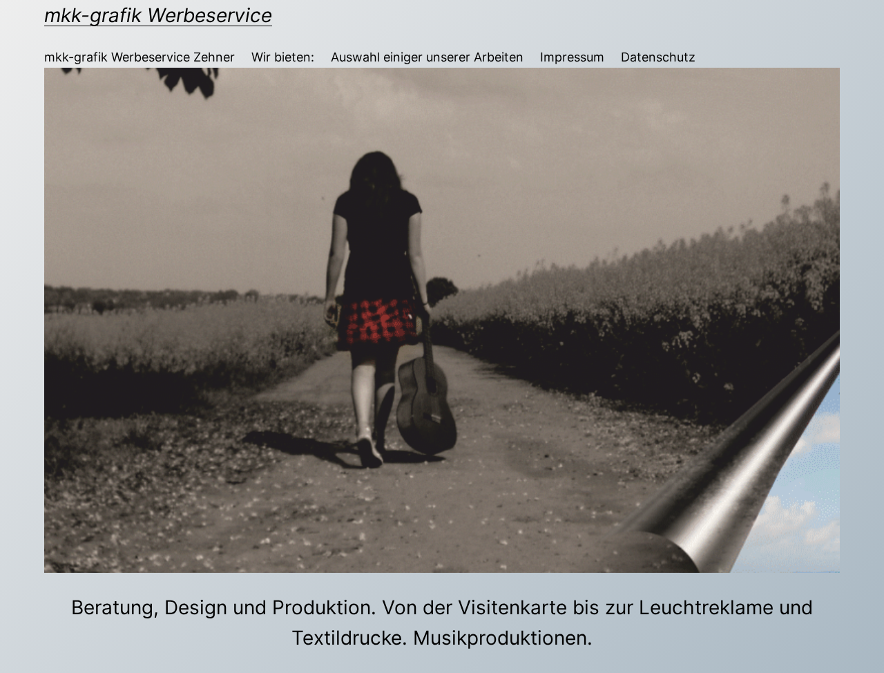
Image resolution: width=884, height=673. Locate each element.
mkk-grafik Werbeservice (158, 15)
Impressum (572, 57)
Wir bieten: (282, 57)
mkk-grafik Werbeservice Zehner (139, 57)
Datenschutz (658, 57)
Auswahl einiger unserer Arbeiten (427, 57)
